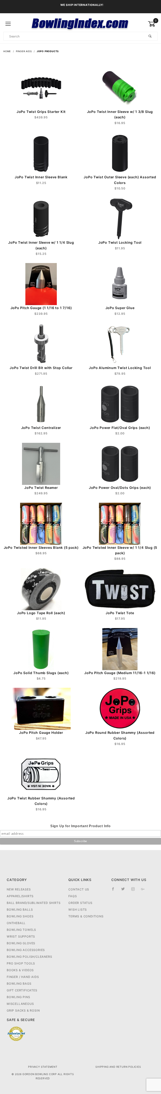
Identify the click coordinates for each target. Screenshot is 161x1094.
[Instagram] (134, 890)
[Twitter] (124, 890)
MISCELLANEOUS (20, 1003)
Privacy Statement (42, 1066)
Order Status (80, 903)
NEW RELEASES (19, 889)
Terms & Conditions (85, 916)
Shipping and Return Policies (118, 1066)
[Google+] (144, 890)
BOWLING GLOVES (21, 943)
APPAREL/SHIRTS (20, 896)
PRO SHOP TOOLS (21, 963)
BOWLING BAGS (19, 983)
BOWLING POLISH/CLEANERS (29, 956)
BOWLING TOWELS (21, 929)
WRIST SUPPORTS (21, 936)
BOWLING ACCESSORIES (26, 950)
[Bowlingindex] (80, 23)
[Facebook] (114, 890)
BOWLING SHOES (20, 916)
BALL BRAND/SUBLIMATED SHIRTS (33, 903)
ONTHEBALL (16, 923)
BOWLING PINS (18, 997)
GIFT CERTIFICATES (22, 990)
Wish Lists (77, 909)
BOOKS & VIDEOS (20, 970)
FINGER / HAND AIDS (23, 977)
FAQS (72, 896)
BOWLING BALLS (20, 909)
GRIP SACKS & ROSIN (23, 1010)
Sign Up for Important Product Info (80, 826)
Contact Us (78, 889)
